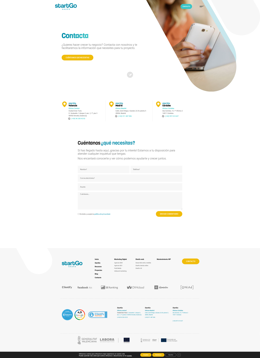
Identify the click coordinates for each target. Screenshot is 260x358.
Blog (96, 274)
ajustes (129, 356)
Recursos (98, 267)
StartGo (97, 263)
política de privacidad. (102, 214)
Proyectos (98, 270)
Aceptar (145, 355)
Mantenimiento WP (164, 259)
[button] (202, 6)
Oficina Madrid (149, 310)
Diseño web (140, 259)
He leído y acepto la (95, 214)
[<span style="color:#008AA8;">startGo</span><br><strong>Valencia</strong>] (64, 104)
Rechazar (158, 355)
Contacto (98, 278)
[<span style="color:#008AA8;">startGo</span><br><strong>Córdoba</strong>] (158, 104)
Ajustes (170, 355)
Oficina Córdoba (178, 310)
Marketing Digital (120, 259)
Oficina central (122, 310)
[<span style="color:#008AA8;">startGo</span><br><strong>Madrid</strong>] (111, 104)
